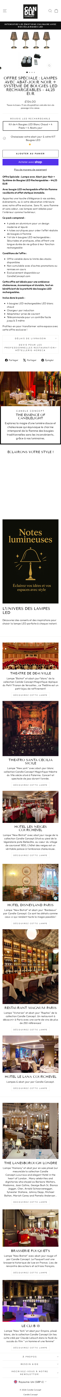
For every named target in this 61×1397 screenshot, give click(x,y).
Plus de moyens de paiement (30, 169)
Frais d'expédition (30, 105)
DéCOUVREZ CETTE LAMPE (30, 1030)
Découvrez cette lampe (30, 695)
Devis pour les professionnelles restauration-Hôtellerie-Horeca (30, 347)
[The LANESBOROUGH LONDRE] (30, 1131)
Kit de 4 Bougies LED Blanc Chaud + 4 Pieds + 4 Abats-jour (30, 126)
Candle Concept (30, 1394)
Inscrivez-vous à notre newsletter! (29, 1372)
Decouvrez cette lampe (30, 1202)
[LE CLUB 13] (30, 1301)
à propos (30, 1356)
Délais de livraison (30, 338)
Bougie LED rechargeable (30, 118)
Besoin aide (30, 1364)
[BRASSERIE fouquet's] (30, 1228)
